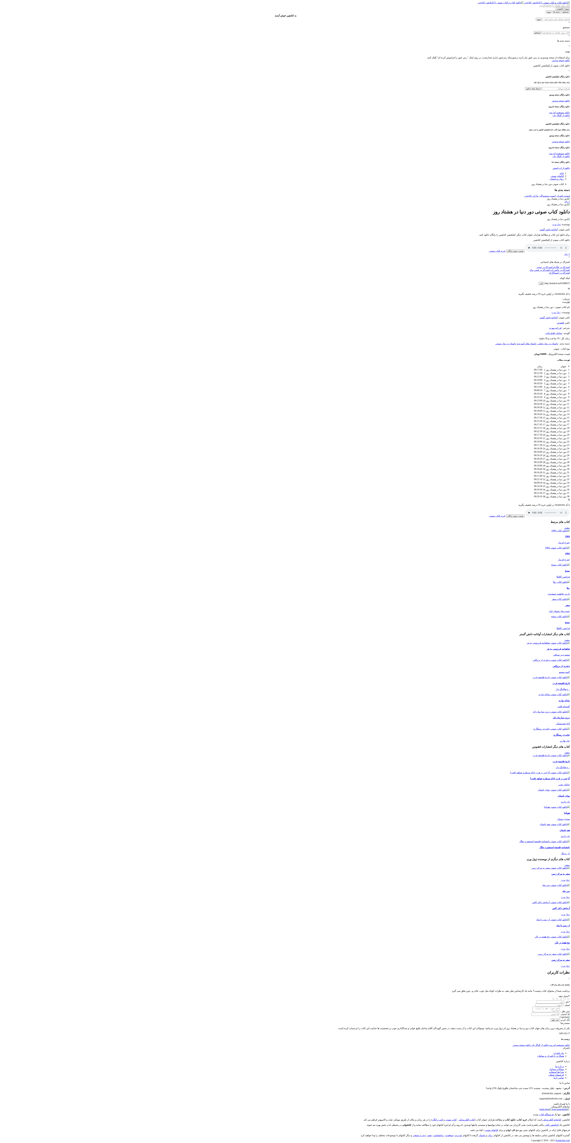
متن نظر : (565, 1011)
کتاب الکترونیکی (467, 1119)
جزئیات (566, 299)
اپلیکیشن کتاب (552, 1125)
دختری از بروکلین (561, 666)
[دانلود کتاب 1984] (560, 530)
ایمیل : (567, 1005)
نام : (567, 1002)
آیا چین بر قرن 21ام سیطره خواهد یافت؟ (550, 778)
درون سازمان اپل (561, 717)
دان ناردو (565, 802)
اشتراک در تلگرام (561, 267)
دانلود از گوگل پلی (561, 115)
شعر (429, 1135)
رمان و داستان (557, 179)
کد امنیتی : (565, 1014)
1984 (567, 536)
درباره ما (559, 1066)
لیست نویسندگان (547, 196)
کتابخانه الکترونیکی (551, 1119)
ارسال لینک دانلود (533, 89)
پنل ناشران (558, 1053)
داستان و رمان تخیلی (548, 343)
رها (568, 588)
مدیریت (458, 1135)
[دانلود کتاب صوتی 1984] (285, 547)
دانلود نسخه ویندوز (561, 60)
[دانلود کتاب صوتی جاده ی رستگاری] (285, 728)
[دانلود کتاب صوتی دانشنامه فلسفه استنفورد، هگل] (285, 841)
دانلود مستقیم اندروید (559, 112)
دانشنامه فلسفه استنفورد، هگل (554, 847)
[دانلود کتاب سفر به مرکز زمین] (554, 954)
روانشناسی (438, 1135)
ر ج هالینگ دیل (563, 689)
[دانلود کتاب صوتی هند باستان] (285, 824)
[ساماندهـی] (560, 1109)
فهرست (566, 302)
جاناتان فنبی (564, 784)
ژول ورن (556, 224)
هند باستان (565, 830)
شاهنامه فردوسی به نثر (558, 649)
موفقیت (449, 1135)
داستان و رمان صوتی (505, 343)
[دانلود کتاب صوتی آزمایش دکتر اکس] (285, 902)
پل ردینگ (565, 853)
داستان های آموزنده (526, 343)
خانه (562, 173)
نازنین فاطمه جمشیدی (559, 594)
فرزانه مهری (555, 328)
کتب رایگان (437, 1119)
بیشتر (567, 528)
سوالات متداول (556, 1069)
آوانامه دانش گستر (548, 229)
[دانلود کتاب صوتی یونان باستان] (285, 789)
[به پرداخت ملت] (545, 1109)
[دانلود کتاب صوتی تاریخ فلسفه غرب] (285, 677)
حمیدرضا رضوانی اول (559, 611)
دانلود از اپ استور (561, 168)
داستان (482, 1135)
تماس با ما (559, 1077)
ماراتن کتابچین (531, 196)
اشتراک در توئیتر (544, 267)
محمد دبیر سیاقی (561, 655)
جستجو (538, 33)
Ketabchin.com (563, 1140)
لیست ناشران (563, 196)
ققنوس (560, 322)
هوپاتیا (567, 813)
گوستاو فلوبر (563, 706)
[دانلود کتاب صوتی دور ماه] (285, 885)
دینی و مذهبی (419, 1135)
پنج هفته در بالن (562, 942)
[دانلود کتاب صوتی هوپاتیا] (285, 807)
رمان (490, 1135)
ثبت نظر (555, 1020)
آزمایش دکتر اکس (561, 908)
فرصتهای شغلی (556, 1075)
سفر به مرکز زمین (560, 874)
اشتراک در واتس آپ (560, 270)
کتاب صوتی (451, 1119)
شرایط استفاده (556, 1072)
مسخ (567, 571)
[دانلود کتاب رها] (561, 582)
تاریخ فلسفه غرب (561, 683)
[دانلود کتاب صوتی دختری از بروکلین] (285, 660)
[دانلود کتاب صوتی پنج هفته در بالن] (285, 936)
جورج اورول (564, 542)
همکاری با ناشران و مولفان (550, 1056)
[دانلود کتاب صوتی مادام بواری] (285, 694)
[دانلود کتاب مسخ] (560, 564)
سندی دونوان (563, 819)
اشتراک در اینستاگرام (559, 273)
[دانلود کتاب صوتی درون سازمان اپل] (285, 711)
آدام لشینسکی (563, 723)
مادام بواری (564, 700)
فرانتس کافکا (563, 577)
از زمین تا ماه (563, 925)
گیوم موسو (564, 672)
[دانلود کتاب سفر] (561, 599)
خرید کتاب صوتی (497, 251)
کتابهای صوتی (557, 176)
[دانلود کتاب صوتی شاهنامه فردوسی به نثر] (285, 642)
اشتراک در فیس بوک (540, 270)
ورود (539, 19)
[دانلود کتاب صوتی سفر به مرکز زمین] (285, 867)
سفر (567, 605)
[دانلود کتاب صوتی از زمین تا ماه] (285, 919)
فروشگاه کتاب (546, 1114)
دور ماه (566, 891)
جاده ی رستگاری (561, 735)
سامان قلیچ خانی (553, 333)
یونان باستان (564, 796)
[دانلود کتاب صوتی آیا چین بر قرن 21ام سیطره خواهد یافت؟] (285, 772)
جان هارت (565, 741)
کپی (541, 283)
